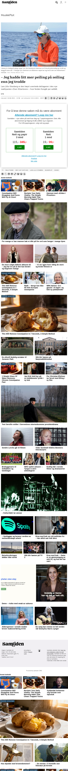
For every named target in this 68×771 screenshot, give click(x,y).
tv (3, 170)
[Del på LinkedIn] (51, 98)
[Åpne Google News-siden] (65, 98)
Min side (34, 161)
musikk (56, 170)
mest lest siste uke (21, 170)
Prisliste (34, 158)
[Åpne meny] (64, 2)
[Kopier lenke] (57, 98)
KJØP (19, 147)
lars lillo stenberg (36, 170)
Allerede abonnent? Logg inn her (34, 115)
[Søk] (56, 2)
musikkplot (48, 170)
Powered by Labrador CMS (34, 671)
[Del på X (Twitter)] (48, 98)
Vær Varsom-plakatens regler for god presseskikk (56, 652)
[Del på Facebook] (45, 98)
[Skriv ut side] (62, 98)
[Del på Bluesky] (60, 98)
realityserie (9, 170)
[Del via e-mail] (54, 98)
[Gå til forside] (26, 2)
